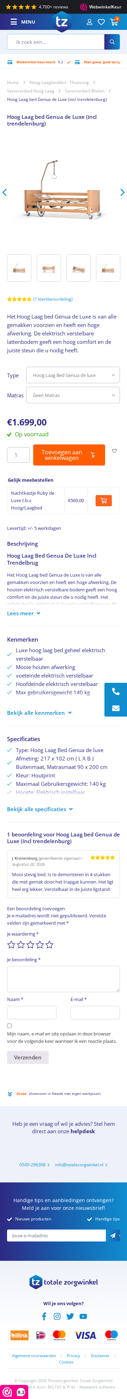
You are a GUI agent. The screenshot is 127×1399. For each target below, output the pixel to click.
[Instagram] (57, 1315)
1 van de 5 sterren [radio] (11, 945)
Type (13, 375)
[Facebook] (44, 1315)
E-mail (79, 999)
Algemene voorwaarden (34, 1355)
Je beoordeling (24, 959)
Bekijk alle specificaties (36, 809)
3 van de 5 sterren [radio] (30, 945)
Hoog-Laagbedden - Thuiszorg (59, 82)
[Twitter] (70, 1315)
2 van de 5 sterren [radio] (21, 945)
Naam (15, 999)
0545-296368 (32, 1165)
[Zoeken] (112, 42)
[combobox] (55, 42)
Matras (15, 395)
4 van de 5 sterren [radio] (40, 945)
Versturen (119, 1236)
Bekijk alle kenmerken (36, 712)
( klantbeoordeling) (53, 299)
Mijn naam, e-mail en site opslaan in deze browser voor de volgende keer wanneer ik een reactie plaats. (62, 1037)
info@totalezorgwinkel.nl (79, 1165)
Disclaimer (100, 1355)
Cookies (66, 1362)
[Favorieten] (101, 22)
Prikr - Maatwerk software (91, 1387)
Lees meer (20, 613)
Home (13, 82)
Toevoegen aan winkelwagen (62, 455)
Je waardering (23, 934)
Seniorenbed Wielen (84, 91)
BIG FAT (55, 1387)
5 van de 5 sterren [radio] (49, 945)
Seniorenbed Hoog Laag (30, 91)
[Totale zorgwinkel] (62, 21)
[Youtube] (83, 1315)
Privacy (73, 1355)
